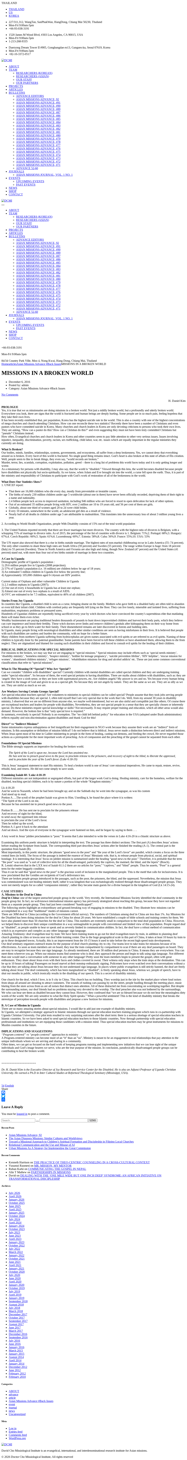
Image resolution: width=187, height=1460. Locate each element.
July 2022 (14, 1248)
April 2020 (15, 1281)
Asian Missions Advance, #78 (38, 141)
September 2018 (18, 1301)
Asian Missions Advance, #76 (38, 148)
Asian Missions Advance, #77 (38, 145)
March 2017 (16, 1330)
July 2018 (14, 1307)
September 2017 (18, 1321)
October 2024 (17, 1216)
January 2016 (16, 1347)
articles (16, 89)
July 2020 (14, 1275)
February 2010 (17, 1376)
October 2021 (17, 1258)
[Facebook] (93, 1092)
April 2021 (15, 1265)
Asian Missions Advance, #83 (38, 125)
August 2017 (16, 1324)
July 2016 (14, 1340)
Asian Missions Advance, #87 (38, 112)
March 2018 (16, 1311)
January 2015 (16, 1353)
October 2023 (17, 1229)
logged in (22, 1113)
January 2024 (16, 1225)
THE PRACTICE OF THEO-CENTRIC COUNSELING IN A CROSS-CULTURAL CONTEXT (92, 1162)
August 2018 (16, 1304)
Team (13, 69)
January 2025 (16, 1212)
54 (2, 1085)
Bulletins (17, 92)
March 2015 (16, 1350)
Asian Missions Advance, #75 (38, 151)
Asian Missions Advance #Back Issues (31, 1401)
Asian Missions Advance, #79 (38, 138)
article (12, 1397)
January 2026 (16, 1199)
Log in (12, 1428)
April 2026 (15, 1196)
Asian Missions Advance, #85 (38, 119)
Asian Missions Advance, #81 (38, 132)
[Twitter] (93, 1096)
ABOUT (14, 66)
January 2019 (16, 1298)
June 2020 (15, 1278)
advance (13, 1394)
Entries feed (15, 1431)
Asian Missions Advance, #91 (38, 102)
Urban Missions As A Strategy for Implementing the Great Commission (50, 1148)
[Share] (93, 1100)
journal (13, 1407)
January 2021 (16, 1268)
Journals (16, 171)
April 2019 (15, 1294)
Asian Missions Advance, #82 (38, 128)
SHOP (12, 191)
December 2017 (18, 1314)
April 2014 (15, 1360)
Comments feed (18, 1434)
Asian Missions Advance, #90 (38, 105)
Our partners (27, 82)
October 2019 (17, 1288)
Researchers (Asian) (32, 76)
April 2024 (15, 1222)
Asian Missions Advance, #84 (38, 122)
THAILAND (16, 9)
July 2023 (14, 1232)
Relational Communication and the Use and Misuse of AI (42, 1144)
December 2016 (18, 1334)
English (9, 1085)
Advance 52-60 (27, 168)
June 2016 (15, 1344)
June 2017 (15, 1327)
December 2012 (18, 1366)
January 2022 (16, 1255)
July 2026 (14, 1193)
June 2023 (15, 1235)
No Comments (9, 394)
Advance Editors (30, 96)
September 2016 (18, 1337)
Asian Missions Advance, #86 (38, 115)
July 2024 (14, 1219)
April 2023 (15, 1238)
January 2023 (16, 1242)
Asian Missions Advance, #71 (38, 164)
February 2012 (17, 1373)
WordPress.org (17, 1438)
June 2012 (15, 1370)
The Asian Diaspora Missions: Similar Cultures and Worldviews (45, 1138)
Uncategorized (17, 1414)
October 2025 (17, 1202)
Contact (16, 194)
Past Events (25, 184)
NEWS (13, 187)
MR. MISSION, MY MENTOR (53, 1165)
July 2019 (14, 1291)
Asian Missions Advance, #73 (38, 158)
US (11, 12)
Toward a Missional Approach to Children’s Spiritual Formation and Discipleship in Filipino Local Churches (71, 1141)
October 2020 (17, 1271)
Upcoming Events (30, 181)
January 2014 (16, 1363)
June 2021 (15, 1261)
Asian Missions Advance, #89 (38, 109)
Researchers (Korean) (34, 73)
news (12, 1410)
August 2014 (16, 1357)
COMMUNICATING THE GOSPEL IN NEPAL (57, 1168)
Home (5, 364)
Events (14, 178)
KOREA (14, 15)
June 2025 (15, 1206)
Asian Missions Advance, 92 (37, 99)
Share (4, 1088)
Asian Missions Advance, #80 (38, 135)
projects (16, 86)
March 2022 (16, 1252)
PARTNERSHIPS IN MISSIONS (51, 1172)
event (12, 1404)
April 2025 (15, 1209)
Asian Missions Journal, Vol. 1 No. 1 (44, 174)
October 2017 (17, 1317)
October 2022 (17, 1245)
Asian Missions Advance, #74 (38, 155)
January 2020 (16, 1284)
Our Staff (24, 79)
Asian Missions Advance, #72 (38, 161)
